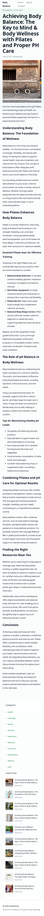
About (29, 2)
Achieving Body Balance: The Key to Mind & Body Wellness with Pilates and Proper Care (26, 806)
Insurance (12, 748)
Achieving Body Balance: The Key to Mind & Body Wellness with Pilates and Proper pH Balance (26, 843)
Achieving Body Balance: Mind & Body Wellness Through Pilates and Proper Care (25, 890)
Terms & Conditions (11, 909)
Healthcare (12, 736)
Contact (21, 6)
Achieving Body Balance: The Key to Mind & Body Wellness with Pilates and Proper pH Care (26, 866)
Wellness (11, 742)
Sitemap (36, 909)
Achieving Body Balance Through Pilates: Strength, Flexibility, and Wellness (25, 877)
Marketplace (13, 754)
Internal (11, 730)
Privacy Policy (27, 909)
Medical (11, 761)
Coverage (11, 718)
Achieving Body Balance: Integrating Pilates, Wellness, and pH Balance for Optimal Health (26, 854)
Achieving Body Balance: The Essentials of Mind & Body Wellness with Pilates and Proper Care (26, 795)
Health (10, 712)
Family (10, 724)
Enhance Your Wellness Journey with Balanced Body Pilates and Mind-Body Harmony (26, 831)
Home (20, 2)
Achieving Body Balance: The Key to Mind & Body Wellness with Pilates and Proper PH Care (26, 784)
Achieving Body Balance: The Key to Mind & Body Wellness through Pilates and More (26, 818)
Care (9, 767)
